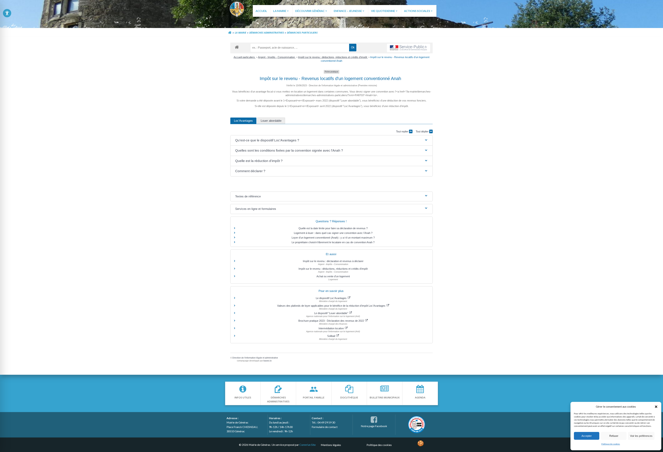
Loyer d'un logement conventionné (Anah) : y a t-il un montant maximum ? (333, 237)
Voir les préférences (641, 435)
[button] (656, 406)
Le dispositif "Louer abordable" (331, 313)
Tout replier (402, 131)
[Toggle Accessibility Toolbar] (7, 13)
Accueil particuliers (245, 57)
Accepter (587, 435)
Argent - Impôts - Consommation (277, 57)
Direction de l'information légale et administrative (255, 358)
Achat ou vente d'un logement (333, 276)
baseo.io (267, 361)
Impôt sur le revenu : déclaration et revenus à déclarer (333, 261)
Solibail (331, 335)
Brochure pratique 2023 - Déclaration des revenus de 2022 (331, 320)
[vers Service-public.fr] (408, 48)
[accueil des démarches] (237, 47)
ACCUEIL (261, 10)
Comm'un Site (307, 444)
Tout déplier (422, 131)
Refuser (613, 435)
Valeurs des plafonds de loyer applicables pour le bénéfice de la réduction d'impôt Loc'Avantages (331, 305)
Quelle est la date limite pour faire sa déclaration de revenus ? (333, 228)
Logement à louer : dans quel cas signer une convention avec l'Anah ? (333, 232)
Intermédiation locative (331, 328)
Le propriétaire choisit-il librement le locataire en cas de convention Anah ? (333, 242)
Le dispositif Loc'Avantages (331, 298)
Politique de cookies (610, 444)
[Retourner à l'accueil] (230, 33)
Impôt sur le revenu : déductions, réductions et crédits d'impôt (333, 57)
